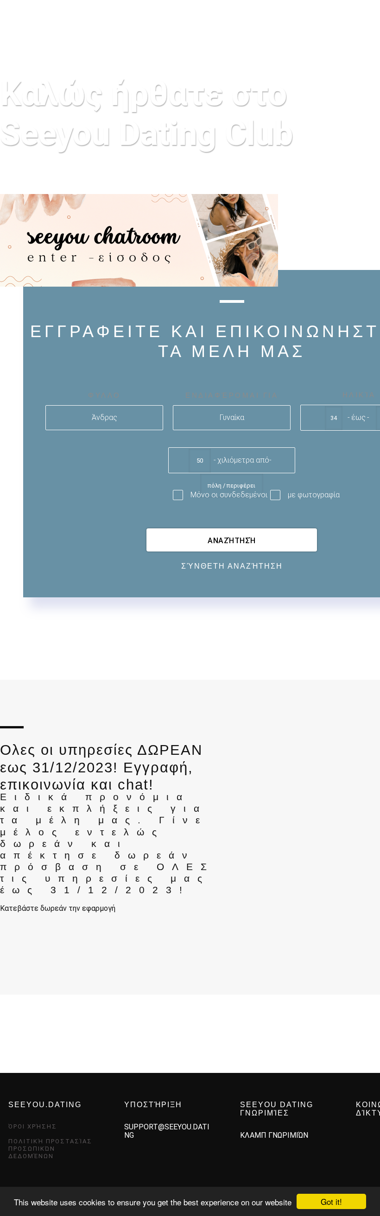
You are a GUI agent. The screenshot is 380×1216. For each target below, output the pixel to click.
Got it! (331, 1201)
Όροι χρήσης (32, 1126)
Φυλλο (104, 395)
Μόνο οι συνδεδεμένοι (228, 494)
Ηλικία (359, 395)
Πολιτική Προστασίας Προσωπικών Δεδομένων (50, 1149)
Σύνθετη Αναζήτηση (232, 566)
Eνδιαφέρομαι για (231, 395)
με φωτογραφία (314, 494)
